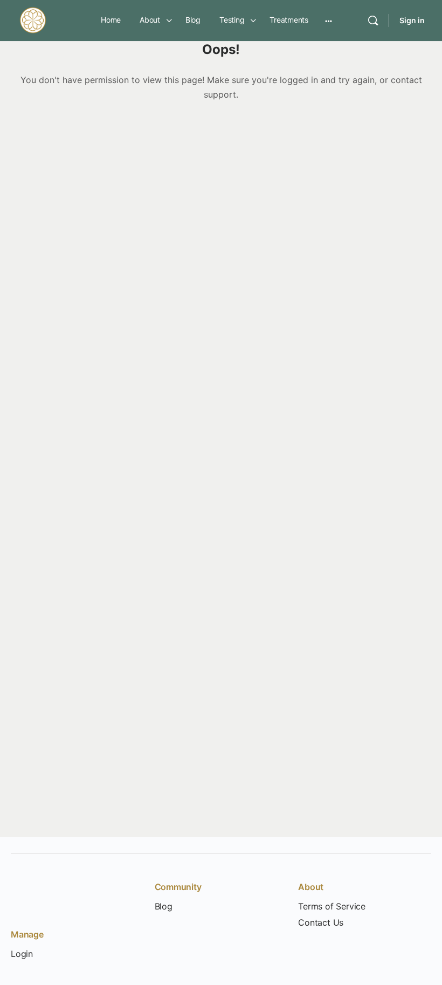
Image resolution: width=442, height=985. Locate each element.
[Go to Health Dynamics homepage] (33, 20)
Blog (163, 906)
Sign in (412, 20)
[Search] (373, 20)
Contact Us (320, 923)
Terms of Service (331, 906)
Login (22, 954)
